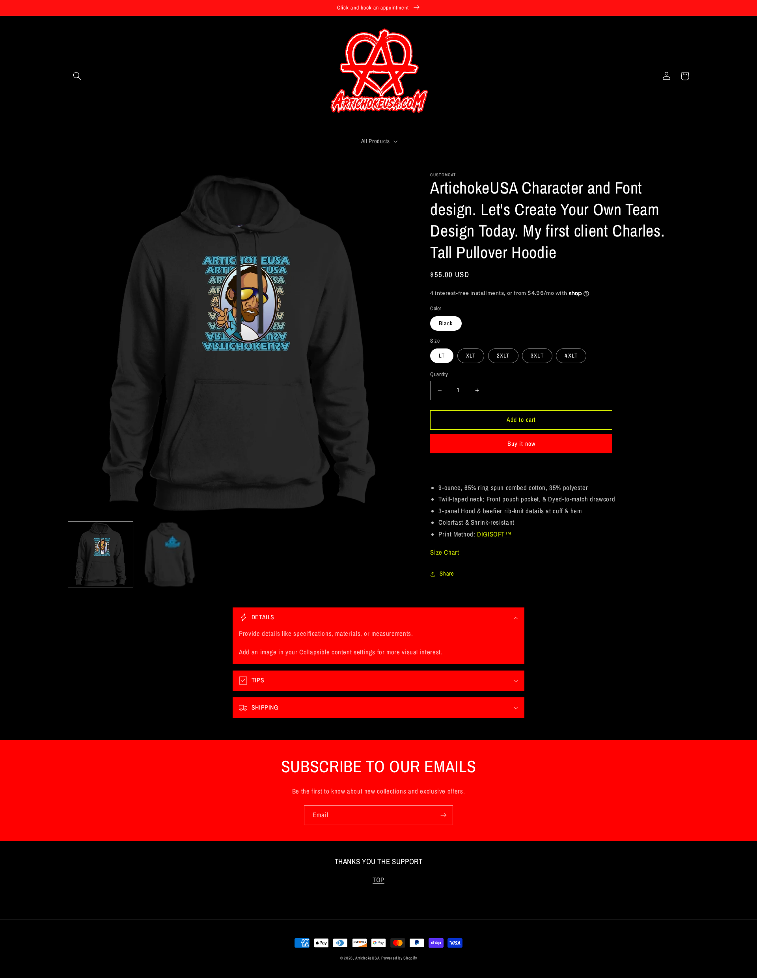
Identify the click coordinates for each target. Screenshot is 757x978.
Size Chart (444, 552)
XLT (470, 356)
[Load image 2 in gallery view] (169, 554)
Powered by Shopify (399, 958)
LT (442, 356)
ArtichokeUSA (367, 958)
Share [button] (447, 573)
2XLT (503, 356)
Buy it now (521, 444)
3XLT (537, 356)
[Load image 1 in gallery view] (100, 554)
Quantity (439, 374)
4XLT (571, 356)
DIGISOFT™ (494, 534)
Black (446, 323)
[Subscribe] (443, 815)
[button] (77, 76)
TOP (378, 880)
